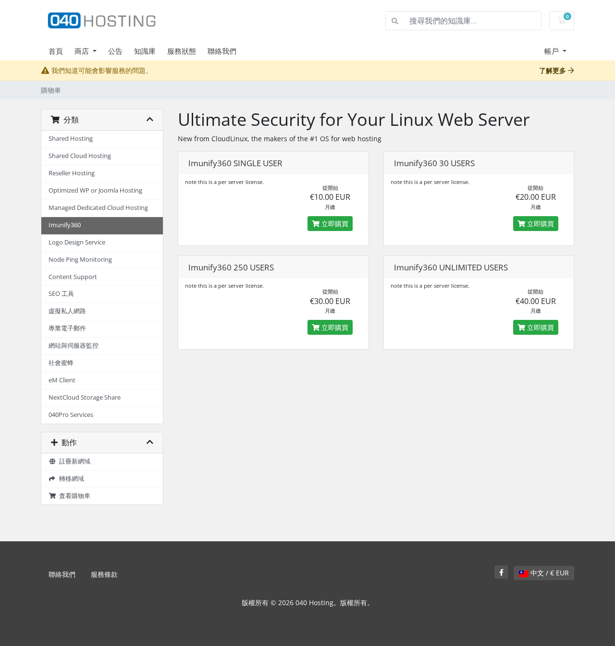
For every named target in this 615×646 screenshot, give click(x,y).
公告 (115, 51)
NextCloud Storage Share (85, 397)
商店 (82, 51)
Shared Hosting (71, 138)
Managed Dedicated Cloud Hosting (98, 208)
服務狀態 (181, 51)
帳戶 (552, 51)
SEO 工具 (61, 294)
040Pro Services (71, 415)
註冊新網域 (73, 461)
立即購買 (334, 223)
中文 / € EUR (549, 572)
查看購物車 (73, 496)
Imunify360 (65, 225)
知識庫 (145, 51)
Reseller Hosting (72, 173)
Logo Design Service (77, 242)
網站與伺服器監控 (73, 345)
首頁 (56, 51)
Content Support (73, 277)
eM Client (62, 380)
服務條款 (104, 574)
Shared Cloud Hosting (80, 156)
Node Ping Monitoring (80, 260)
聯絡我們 (222, 51)
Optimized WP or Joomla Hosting (95, 190)
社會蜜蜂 (61, 363)
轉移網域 (70, 479)
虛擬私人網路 (67, 311)
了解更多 (553, 70)
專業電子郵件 (67, 328)
